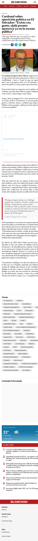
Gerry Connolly (27, 307)
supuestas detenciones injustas (22, 314)
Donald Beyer (29, 333)
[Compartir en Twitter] (16, 44)
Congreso (6, 347)
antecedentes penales (9, 323)
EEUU (15, 347)
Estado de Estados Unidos (11, 304)
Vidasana (5, 517)
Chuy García (19, 337)
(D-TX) (19, 310)
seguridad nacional (9, 353)
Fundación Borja (7, 521)
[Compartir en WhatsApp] (20, 44)
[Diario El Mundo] (19, 3)
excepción (26, 330)
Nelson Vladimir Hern (9, 317)
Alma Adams (7, 333)
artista (5, 320)
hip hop (14, 320)
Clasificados (6, 532)
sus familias (7, 350)
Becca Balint (18, 333)
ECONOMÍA (33, 6)
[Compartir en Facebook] (12, 44)
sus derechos (26, 370)
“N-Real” (23, 320)
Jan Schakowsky (19, 343)
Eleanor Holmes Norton (10, 340)
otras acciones (18, 360)
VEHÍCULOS (12, 6)
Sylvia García (30, 337)
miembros (31, 343)
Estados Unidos (8, 327)
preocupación (29, 310)
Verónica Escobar (8, 310)
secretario (19, 300)
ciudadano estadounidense (26, 317)
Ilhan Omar (23, 340)
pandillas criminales (9, 367)
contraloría (6, 360)
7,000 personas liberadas (25, 367)
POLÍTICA (26, 6)
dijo (24, 276)
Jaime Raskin (7, 343)
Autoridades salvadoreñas (10, 363)
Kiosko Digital (6, 536)
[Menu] (3, 2)
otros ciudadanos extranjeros (11, 330)
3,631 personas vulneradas (11, 370)
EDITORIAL (19, 6)
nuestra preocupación (27, 347)
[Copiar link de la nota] (24, 44)
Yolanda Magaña (6, 34)
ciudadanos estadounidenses (11, 307)
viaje (21, 323)
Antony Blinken (26, 304)
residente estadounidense (10, 357)
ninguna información (20, 350)
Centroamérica (26, 357)
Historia (4, 510)
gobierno (29, 323)
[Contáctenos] (19, 526)
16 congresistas (8, 300)
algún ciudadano (22, 353)
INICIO (5, 6)
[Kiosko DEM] (35, 2)
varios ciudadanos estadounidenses (26, 327)
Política (4, 13)
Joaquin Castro (7, 337)
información (7, 314)
